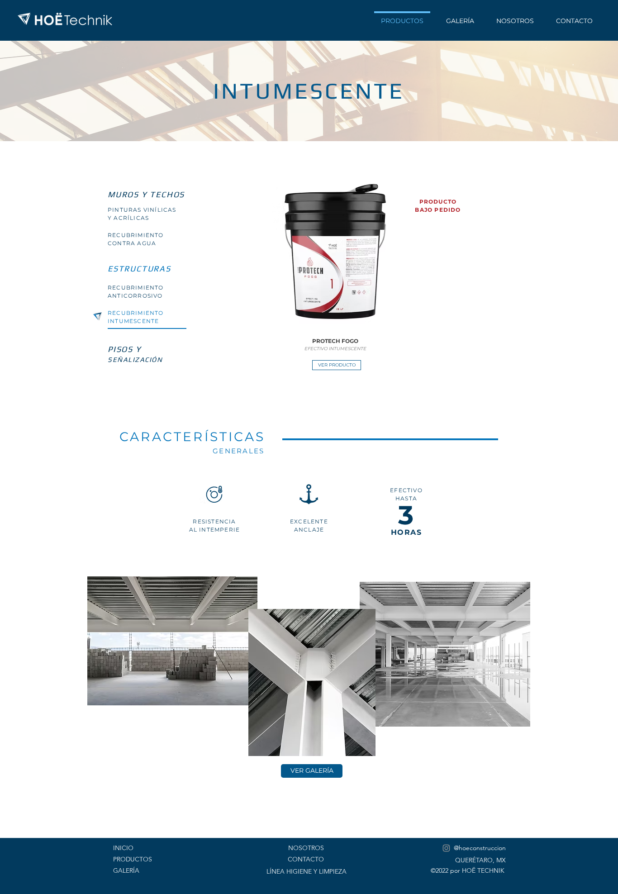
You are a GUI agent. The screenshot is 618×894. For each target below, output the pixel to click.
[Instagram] (446, 848)
